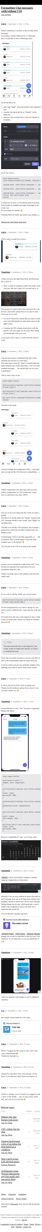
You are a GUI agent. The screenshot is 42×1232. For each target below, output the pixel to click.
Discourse (14, 1204)
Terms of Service (7, 1199)
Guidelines (22, 1194)
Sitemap (19, 1227)
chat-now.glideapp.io (13, 1023)
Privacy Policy (21, 1199)
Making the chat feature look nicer (13, 222)
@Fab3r (5, 877)
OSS (12, 1227)
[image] (17, 70)
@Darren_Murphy (33, 934)
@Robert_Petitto (8, 934)
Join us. (24, 1220)
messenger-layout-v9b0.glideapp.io (17, 919)
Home (3, 1194)
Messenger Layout (20, 923)
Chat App (16, 1027)
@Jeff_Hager (20, 934)
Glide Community (7, 2)
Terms (31, 1224)
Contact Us (27, 1227)
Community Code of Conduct (11, 1224)
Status (26, 1224)
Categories (12, 1194)
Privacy (38, 1224)
